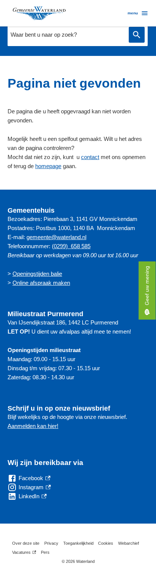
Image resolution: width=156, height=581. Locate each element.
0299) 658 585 (72, 246)
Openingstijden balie (37, 273)
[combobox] (66, 34)
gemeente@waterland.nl (56, 237)
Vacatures (24, 553)
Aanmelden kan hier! (33, 426)
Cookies (105, 543)
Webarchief (128, 543)
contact (90, 157)
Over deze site (25, 543)
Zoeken (137, 35)
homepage (48, 166)
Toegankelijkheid (78, 543)
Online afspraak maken (41, 283)
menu (133, 13)
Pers (45, 552)
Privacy (51, 543)
